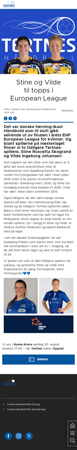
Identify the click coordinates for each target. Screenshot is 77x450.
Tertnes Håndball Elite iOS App (23, 404)
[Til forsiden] (9, 4)
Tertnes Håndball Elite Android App (26, 409)
